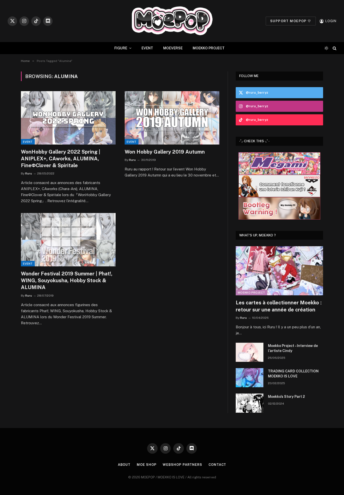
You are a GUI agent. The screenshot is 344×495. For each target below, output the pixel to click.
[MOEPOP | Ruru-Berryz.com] (172, 21)
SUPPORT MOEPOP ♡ (290, 21)
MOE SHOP (146, 465)
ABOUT (124, 465)
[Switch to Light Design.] (326, 48)
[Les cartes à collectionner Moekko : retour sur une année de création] (279, 270)
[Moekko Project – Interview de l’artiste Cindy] (249, 352)
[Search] (334, 48)
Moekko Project (251, 292)
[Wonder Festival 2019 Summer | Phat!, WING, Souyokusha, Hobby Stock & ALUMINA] (68, 239)
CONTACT (217, 465)
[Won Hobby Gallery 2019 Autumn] (172, 118)
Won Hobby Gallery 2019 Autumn (165, 152)
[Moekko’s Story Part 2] (249, 403)
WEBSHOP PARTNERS (182, 465)
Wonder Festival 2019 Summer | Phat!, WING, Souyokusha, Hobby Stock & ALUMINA (66, 280)
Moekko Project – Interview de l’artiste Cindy (293, 348)
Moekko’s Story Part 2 (286, 397)
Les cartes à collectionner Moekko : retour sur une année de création (279, 306)
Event (28, 141)
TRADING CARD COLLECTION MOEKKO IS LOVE (293, 373)
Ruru (28, 173)
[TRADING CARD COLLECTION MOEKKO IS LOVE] (249, 377)
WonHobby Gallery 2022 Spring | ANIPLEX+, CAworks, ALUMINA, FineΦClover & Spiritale (60, 158)
